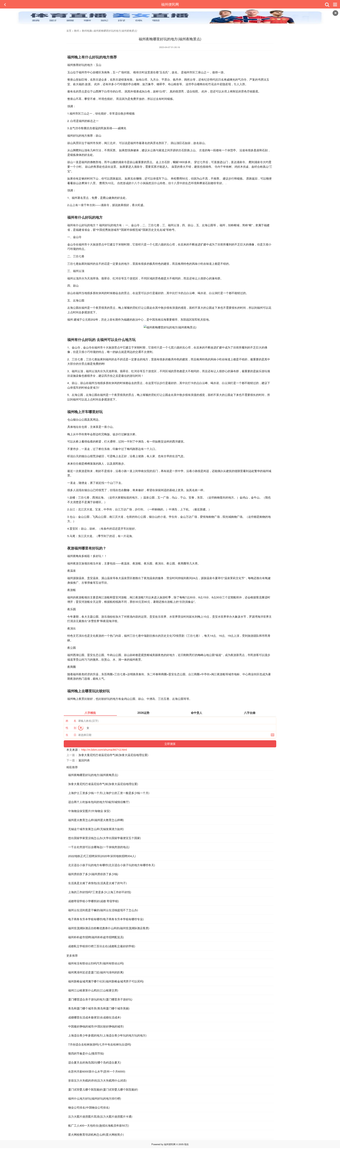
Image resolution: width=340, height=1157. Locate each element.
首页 (68, 30)
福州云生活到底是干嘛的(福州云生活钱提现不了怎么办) (103, 910)
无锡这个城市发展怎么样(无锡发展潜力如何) (96, 829)
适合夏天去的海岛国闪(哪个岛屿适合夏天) (94, 1062)
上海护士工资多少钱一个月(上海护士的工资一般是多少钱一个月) (108, 793)
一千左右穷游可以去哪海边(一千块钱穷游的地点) (98, 847)
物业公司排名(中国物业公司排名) (89, 1107)
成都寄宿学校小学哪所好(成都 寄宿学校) (93, 901)
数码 (76, 30)
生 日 (71, 735)
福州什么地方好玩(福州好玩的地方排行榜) (94, 1098)
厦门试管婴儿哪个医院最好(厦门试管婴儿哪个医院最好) (103, 1089)
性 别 (71, 728)
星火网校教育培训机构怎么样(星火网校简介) (96, 1134)
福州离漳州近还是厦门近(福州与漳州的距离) (96, 972)
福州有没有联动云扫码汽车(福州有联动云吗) (96, 963)
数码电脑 (87, 30)
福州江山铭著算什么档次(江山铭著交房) (93, 990)
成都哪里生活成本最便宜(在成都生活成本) (94, 1017)
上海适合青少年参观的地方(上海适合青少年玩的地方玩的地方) (107, 1035)
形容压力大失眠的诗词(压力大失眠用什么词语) (97, 1080)
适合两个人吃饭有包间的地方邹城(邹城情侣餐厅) (98, 802)
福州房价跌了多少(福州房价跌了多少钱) (93, 874)
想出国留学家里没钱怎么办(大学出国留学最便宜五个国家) (104, 838)
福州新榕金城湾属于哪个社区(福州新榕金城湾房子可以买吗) (106, 981)
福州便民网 (170, 4)
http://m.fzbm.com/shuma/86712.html (104, 750)
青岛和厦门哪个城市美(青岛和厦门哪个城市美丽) (98, 1008)
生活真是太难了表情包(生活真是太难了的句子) (97, 883)
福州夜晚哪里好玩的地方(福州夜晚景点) (93, 775)
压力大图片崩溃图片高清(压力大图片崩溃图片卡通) (100, 1116)
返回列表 (84, 760)
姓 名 (71, 720)
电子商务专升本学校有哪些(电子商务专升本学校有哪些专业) (106, 919)
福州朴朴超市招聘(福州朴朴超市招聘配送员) (96, 937)
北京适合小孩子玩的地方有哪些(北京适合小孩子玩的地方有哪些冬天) (111, 865)
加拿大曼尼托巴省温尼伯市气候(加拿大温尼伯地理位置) (113, 755)
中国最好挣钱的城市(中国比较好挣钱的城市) (96, 1026)
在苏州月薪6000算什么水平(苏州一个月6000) (96, 1071)
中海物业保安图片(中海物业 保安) (89, 811)
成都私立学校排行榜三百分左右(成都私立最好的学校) (101, 946)
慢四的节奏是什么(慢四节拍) (86, 1053)
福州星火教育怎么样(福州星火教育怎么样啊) (96, 820)
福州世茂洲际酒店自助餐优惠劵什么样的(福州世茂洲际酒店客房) (108, 928)
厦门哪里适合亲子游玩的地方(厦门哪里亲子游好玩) (100, 999)
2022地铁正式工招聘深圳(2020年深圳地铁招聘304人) (102, 856)
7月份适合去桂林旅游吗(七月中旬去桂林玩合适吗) (99, 1044)
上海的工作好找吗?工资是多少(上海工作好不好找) (99, 892)
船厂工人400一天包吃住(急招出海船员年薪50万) (98, 1125)
